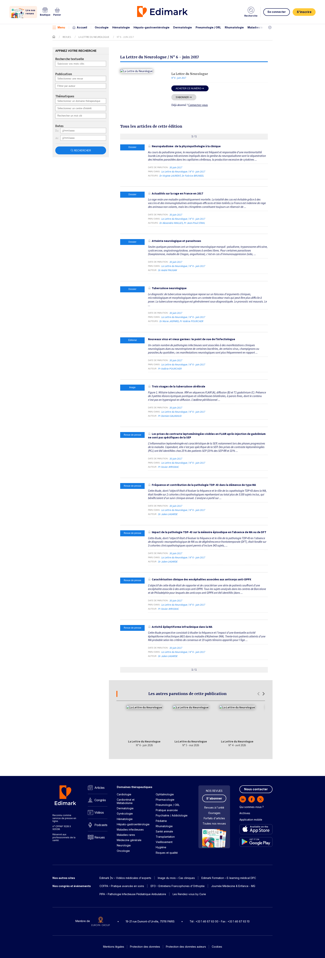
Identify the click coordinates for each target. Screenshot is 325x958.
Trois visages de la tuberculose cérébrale (178, 386)
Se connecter (276, 11)
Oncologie (102, 27)
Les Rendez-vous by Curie (189, 894)
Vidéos (99, 812)
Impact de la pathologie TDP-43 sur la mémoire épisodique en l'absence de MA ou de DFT (209, 532)
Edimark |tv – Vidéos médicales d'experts (125, 878)
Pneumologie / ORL (208, 27)
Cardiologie (124, 794)
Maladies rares (126, 834)
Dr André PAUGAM (167, 270)
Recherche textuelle (69, 59)
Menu (61, 27)
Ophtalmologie (165, 794)
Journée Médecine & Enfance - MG (233, 886)
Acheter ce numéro (188, 88)
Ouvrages (214, 813)
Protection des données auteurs (186, 946)
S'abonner (182, 97)
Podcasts (100, 825)
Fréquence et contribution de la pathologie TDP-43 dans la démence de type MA (204, 485)
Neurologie (124, 845)
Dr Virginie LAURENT (170, 175)
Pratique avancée (167, 810)
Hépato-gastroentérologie (151, 27)
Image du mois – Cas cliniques (176, 878)
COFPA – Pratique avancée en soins (121, 886)
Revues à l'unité (214, 807)
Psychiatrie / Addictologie (172, 815)
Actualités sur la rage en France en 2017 (177, 193)
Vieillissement (164, 842)
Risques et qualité (167, 852)
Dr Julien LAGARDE (168, 514)
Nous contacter (256, 789)
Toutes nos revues (214, 823)
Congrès (100, 800)
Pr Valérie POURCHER (191, 321)
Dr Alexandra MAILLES (171, 223)
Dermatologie (182, 27)
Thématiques (64, 96)
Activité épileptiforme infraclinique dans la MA (182, 627)
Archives (244, 813)
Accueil (82, 27)
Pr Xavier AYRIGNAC (168, 467)
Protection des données (145, 946)
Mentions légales (113, 946)
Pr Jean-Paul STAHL (194, 223)
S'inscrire (304, 12)
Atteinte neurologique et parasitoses (176, 241)
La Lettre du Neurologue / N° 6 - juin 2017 (183, 171)
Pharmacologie (165, 799)
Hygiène (161, 847)
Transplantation (165, 836)
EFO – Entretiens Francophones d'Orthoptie (178, 886)
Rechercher (82, 150)
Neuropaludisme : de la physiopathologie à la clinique (186, 146)
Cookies (217, 946)
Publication (63, 74)
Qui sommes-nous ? (251, 807)
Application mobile (250, 819)
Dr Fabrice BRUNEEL (193, 175)
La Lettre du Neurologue (93, 37)
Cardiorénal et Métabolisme (125, 801)
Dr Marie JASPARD (169, 321)
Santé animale (164, 831)
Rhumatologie (234, 27)
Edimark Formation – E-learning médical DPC (228, 878)
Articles (99, 788)
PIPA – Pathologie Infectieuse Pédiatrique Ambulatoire (132, 894)
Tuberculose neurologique (169, 288)
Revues (67, 37)
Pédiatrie (161, 820)
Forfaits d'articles (214, 818)
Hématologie (121, 27)
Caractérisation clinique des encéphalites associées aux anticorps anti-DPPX (201, 579)
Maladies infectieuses (263, 27)
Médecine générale (129, 840)
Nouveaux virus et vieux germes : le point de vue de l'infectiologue (191, 339)
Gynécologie (125, 813)
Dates (59, 126)
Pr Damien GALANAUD (169, 416)
